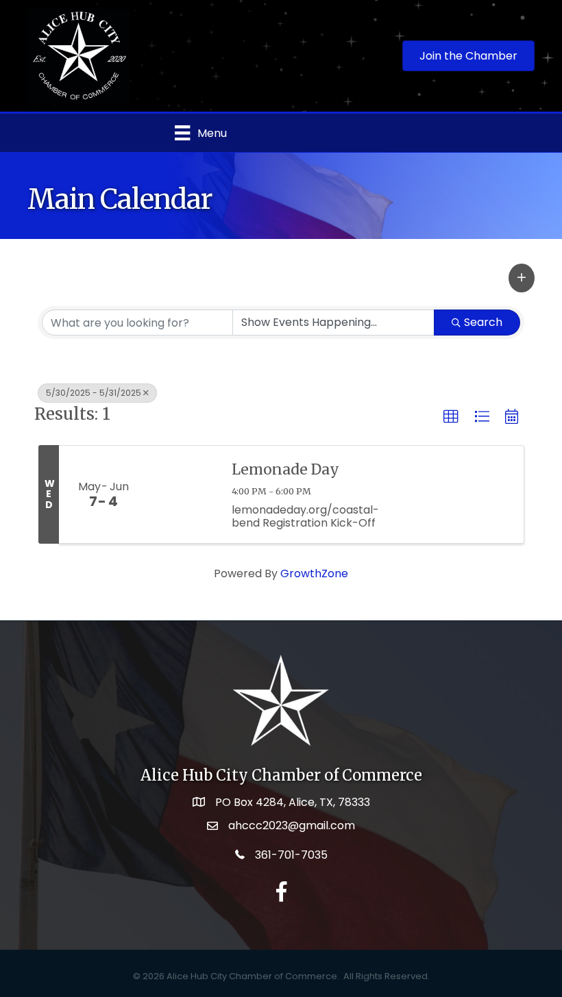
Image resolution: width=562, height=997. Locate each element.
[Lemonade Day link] (183, 495)
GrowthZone (314, 573)
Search (483, 322)
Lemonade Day (285, 469)
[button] (522, 278)
